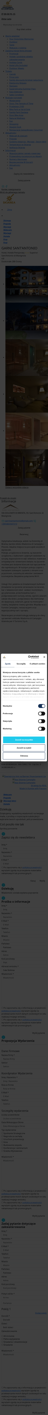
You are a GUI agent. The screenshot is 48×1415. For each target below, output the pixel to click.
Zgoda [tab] (7, 664)
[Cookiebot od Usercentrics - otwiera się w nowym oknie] (29, 657)
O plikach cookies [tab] (37, 664)
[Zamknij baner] (44, 657)
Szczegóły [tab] (21, 664)
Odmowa (24, 756)
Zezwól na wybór (24, 748)
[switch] (41, 714)
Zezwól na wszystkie (24, 740)
